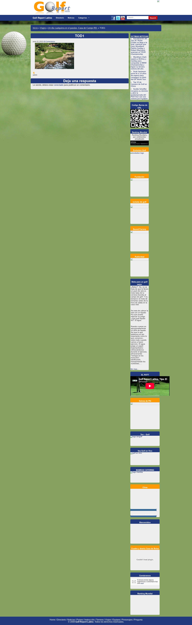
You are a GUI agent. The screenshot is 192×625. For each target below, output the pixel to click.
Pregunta (138, 620)
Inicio (35, 28)
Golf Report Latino (42, 17)
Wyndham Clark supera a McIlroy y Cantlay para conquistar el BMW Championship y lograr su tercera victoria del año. (139, 63)
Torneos (100, 620)
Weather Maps (149, 514)
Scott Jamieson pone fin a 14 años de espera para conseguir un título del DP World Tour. (138, 75)
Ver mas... (134, 369)
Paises (80, 620)
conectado (58, 85)
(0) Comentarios (49, 41)
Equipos (116, 620)
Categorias (82, 18)
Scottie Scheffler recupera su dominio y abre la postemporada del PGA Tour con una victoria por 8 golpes (139, 94)
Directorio (60, 18)
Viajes (43, 28)
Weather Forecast (138, 514)
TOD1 (79, 35)
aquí (142, 583)
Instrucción (90, 620)
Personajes (127, 620)
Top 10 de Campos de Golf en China (139, 84)
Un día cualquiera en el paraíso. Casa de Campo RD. (72, 28)
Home (52, 620)
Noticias (71, 18)
